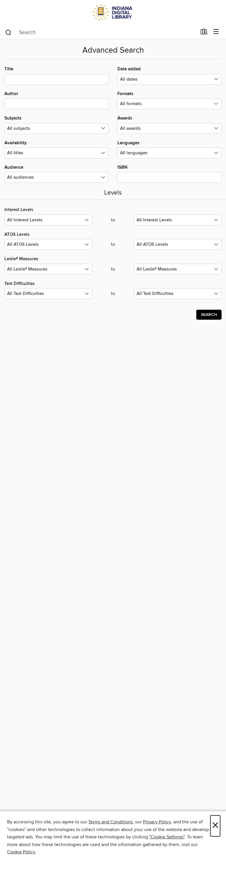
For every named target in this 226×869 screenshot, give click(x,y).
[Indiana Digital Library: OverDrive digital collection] (113, 12)
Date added (129, 69)
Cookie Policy (21, 852)
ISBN (122, 167)
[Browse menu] (216, 32)
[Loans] (204, 33)
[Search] (8, 32)
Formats (125, 94)
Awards (124, 118)
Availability (15, 143)
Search (209, 314)
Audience (13, 167)
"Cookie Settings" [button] (167, 837)
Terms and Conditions (110, 822)
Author (11, 94)
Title (8, 69)
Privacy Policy (157, 822)
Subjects (12, 118)
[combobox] (101, 32)
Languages (128, 143)
